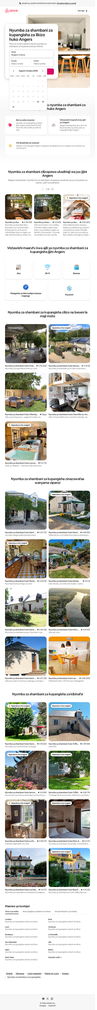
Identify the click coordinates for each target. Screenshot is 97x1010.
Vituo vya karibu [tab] (12, 911)
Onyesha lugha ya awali (66, 3)
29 (38, 102)
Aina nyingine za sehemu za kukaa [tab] (37, 911)
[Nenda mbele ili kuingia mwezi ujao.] (42, 71)
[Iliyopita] (43, 189)
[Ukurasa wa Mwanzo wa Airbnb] (11, 11)
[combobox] (31, 54)
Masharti (52, 1006)
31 (13, 107)
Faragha (42, 1006)
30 (43, 102)
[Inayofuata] (52, 189)
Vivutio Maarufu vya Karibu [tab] (66, 911)
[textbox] (20, 63)
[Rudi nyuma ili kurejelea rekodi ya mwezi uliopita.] (13, 71)
